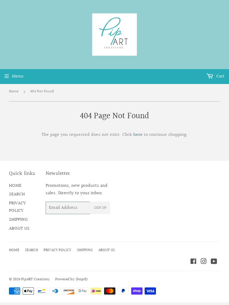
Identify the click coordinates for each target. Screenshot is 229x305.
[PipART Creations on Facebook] (193, 262)
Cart (220, 76)
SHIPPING (18, 219)
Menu (18, 76)
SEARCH (17, 194)
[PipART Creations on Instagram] (204, 262)
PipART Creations (35, 279)
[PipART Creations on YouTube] (214, 262)
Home (13, 91)
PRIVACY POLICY (17, 207)
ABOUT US (19, 228)
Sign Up (100, 208)
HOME (15, 185)
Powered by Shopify (71, 279)
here (138, 135)
